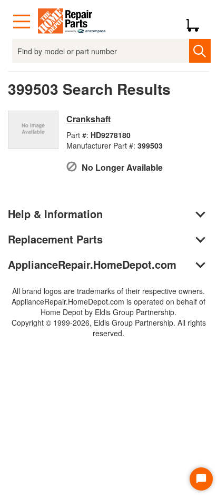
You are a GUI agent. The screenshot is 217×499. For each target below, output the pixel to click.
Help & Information (55, 213)
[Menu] (21, 22)
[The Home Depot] (72, 21)
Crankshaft (88, 119)
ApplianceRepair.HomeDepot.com (92, 264)
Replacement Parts (55, 239)
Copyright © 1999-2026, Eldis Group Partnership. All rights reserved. (109, 327)
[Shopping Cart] (196, 21)
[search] (200, 51)
